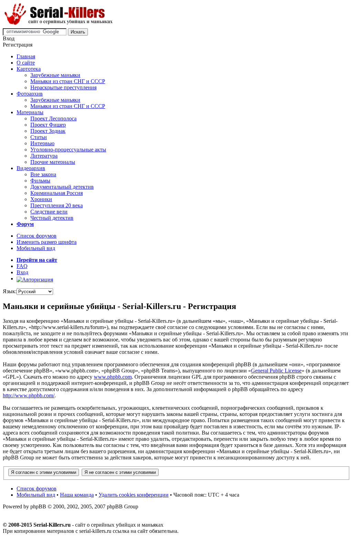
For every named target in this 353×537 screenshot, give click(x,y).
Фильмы (40, 180)
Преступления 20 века (56, 205)
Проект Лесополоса (53, 118)
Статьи (38, 137)
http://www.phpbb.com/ (28, 395)
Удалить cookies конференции (134, 495)
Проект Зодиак (47, 131)
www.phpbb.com (113, 377)
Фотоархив (30, 94)
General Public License (276, 371)
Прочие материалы (52, 162)
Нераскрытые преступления (63, 87)
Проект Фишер (48, 125)
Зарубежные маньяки (55, 75)
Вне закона (43, 174)
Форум (25, 224)
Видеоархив (31, 168)
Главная (26, 56)
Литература (44, 156)
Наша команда (77, 495)
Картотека (29, 69)
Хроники (41, 199)
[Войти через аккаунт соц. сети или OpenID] (35, 278)
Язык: (10, 291)
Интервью (42, 143)
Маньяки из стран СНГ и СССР (67, 81)
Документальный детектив (62, 187)
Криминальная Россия (56, 193)
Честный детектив (51, 218)
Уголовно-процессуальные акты (68, 149)
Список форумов (37, 236)
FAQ (22, 266)
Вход (22, 272)
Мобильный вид (36, 248)
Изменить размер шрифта (47, 242)
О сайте (26, 63)
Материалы (30, 112)
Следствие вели (49, 212)
